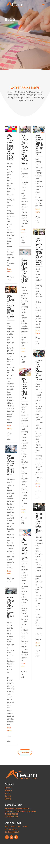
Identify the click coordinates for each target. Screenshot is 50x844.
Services (8, 788)
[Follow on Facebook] (7, 837)
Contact (8, 796)
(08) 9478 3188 (12, 814)
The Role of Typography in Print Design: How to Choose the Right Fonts (10, 147)
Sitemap (8, 799)
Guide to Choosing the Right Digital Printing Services (10, 607)
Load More (25, 752)
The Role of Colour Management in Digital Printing (24, 549)
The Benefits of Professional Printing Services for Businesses (10, 465)
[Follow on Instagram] (11, 837)
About (7, 793)
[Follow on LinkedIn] (16, 837)
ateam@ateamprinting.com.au (24, 811)
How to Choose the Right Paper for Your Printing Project (24, 389)
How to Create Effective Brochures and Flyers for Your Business (10, 307)
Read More (9, 270)
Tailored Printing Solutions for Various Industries (39, 523)
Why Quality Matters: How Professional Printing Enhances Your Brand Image (39, 251)
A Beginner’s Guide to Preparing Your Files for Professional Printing (24, 270)
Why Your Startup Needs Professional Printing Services (39, 145)
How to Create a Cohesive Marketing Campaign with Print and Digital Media (24, 149)
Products (8, 790)
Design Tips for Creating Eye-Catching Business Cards (39, 369)
